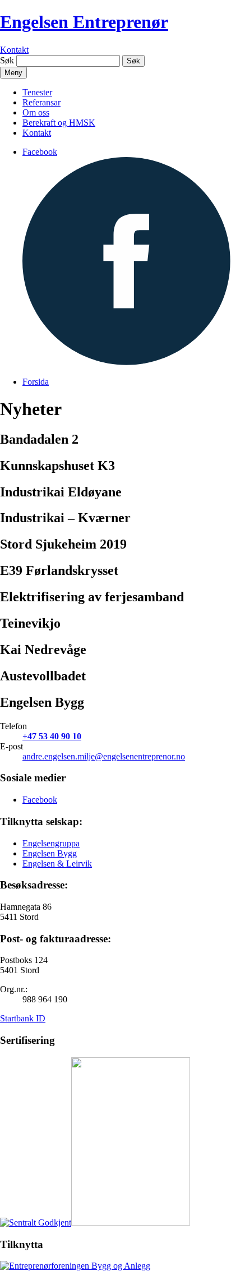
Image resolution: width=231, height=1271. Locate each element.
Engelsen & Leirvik (57, 863)
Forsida (35, 381)
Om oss (35, 112)
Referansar (41, 102)
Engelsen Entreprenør (84, 22)
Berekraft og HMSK (58, 122)
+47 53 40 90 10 (51, 736)
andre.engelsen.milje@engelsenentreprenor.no (103, 756)
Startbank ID (22, 1018)
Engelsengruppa (51, 843)
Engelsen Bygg (49, 853)
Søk (7, 60)
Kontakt (14, 49)
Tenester (37, 92)
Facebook (39, 799)
